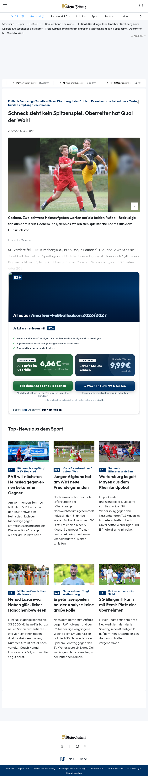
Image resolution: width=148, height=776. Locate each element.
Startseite (8, 24)
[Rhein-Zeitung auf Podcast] (85, 746)
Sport (21, 24)
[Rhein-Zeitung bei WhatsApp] (62, 746)
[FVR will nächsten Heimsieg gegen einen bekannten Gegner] (28, 451)
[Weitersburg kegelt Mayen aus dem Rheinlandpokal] (119, 451)
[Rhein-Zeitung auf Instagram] (77, 746)
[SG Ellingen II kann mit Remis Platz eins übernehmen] (119, 574)
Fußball (33, 24)
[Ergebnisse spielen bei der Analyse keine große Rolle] (74, 574)
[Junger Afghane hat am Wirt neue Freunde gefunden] (74, 451)
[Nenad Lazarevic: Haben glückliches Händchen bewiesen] (28, 574)
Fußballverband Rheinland (58, 24)
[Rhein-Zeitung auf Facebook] (70, 746)
